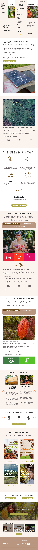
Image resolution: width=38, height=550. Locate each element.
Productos (11, 4)
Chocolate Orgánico (19, 31)
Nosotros (17, 541)
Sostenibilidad (31, 4)
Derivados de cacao (19, 12)
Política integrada (24, 543)
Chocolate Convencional (19, 25)
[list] (19, 78)
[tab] (11, 224)
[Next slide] (34, 78)
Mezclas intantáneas (19, 19)
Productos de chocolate (22, 2)
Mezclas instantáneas (21, 8)
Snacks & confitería (21, 5)
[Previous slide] (4, 78)
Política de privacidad (24, 540)
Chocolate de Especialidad (19, 28)
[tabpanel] (19, 260)
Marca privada (3, 12)
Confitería (19, 17)
